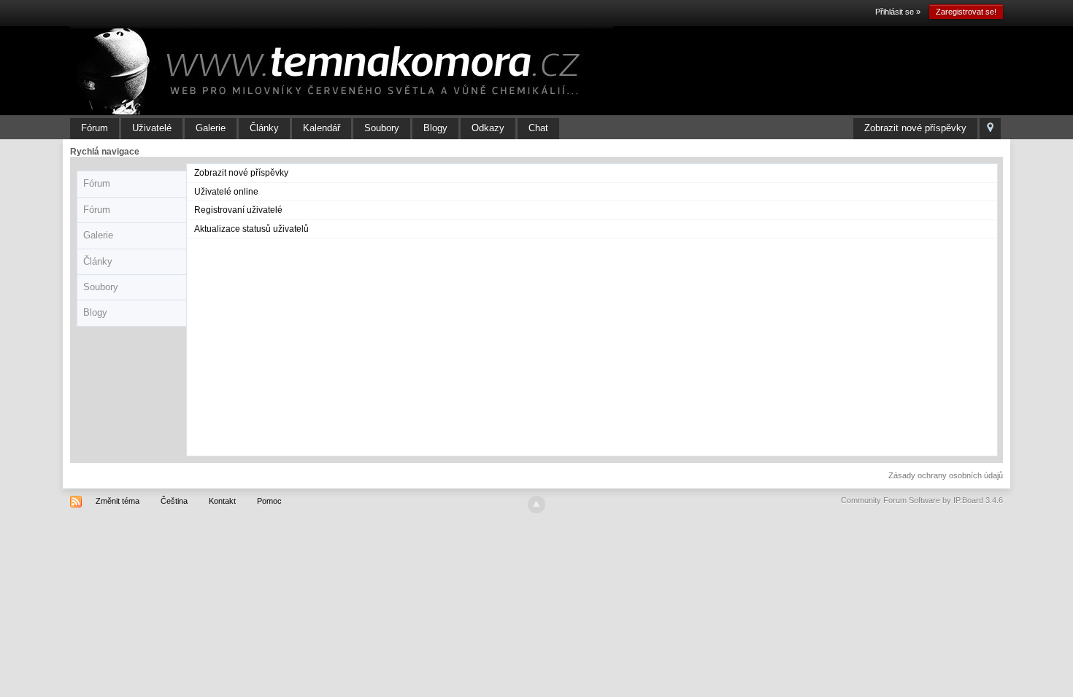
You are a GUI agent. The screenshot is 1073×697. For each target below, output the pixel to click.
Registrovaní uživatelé (238, 210)
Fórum (94, 127)
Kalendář (321, 127)
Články (264, 127)
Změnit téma (117, 501)
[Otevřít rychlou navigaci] (990, 128)
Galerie (211, 127)
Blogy (435, 127)
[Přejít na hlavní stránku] (341, 70)
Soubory (381, 127)
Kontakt (222, 501)
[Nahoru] (536, 504)
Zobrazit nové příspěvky (915, 127)
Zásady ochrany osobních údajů (945, 475)
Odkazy (488, 127)
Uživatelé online (226, 192)
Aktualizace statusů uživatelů (251, 229)
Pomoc (269, 501)
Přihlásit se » (897, 11)
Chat (538, 127)
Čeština (174, 501)
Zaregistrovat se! (966, 11)
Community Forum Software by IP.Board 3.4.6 (922, 500)
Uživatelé (152, 127)
